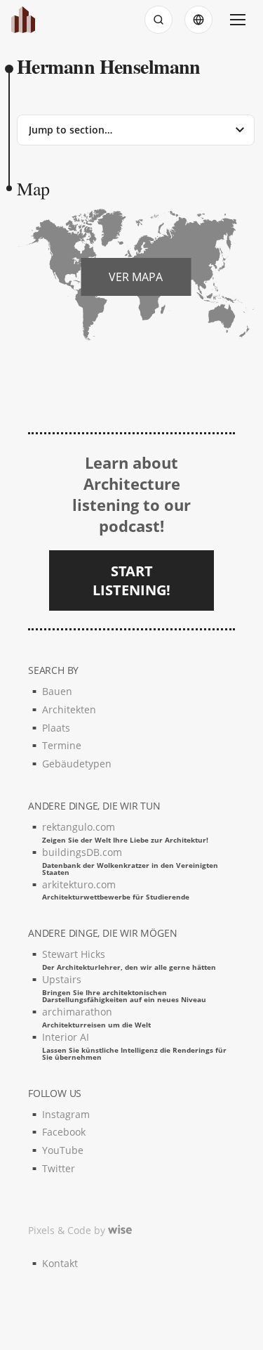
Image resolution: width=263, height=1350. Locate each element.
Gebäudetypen (77, 763)
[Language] (198, 20)
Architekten (69, 709)
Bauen (57, 691)
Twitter (58, 1168)
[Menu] (238, 20)
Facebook (64, 1131)
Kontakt (60, 1263)
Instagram (66, 1114)
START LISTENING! (131, 580)
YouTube (62, 1150)
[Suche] (158, 20)
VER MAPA (136, 277)
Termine (61, 745)
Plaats (56, 727)
